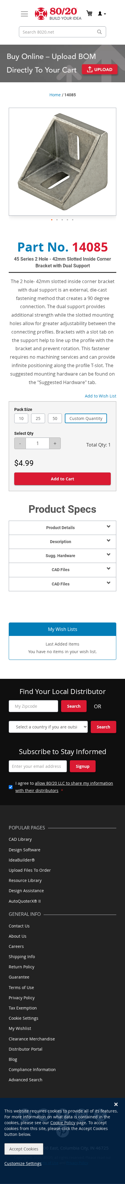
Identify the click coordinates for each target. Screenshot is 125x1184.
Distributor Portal (25, 1049)
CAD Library (20, 839)
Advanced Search (25, 1079)
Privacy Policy (22, 997)
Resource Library (25, 880)
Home (55, 94)
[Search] (99, 32)
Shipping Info (22, 956)
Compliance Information (32, 1069)
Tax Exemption (23, 1008)
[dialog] (62, 1141)
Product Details (60, 527)
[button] (52, 220)
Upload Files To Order (30, 870)
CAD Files (60, 569)
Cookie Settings (23, 1018)
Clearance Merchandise (32, 1039)
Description (60, 541)
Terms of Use (21, 987)
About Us (17, 936)
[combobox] (62, 31)
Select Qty (23, 433)
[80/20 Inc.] (58, 13)
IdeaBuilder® (22, 860)
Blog (13, 1059)
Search (74, 706)
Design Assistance (26, 890)
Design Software (24, 849)
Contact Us (19, 926)
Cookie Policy (62, 1122)
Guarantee (19, 977)
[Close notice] (116, 1104)
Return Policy (21, 966)
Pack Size (23, 409)
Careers (16, 946)
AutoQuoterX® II (25, 901)
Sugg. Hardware (60, 555)
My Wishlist (20, 1028)
